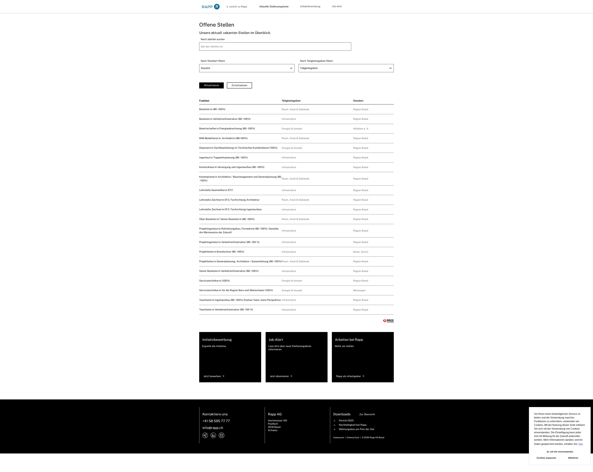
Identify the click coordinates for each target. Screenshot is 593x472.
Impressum (338, 437)
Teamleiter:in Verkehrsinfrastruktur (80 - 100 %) (226, 309)
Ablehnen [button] (573, 458)
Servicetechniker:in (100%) (214, 280)
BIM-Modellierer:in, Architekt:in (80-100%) (223, 138)
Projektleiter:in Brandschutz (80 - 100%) (221, 251)
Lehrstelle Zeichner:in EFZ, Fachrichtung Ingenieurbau (230, 209)
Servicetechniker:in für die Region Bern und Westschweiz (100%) (236, 290)
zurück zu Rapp (238, 6)
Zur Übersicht (367, 414)
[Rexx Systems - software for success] (388, 321)
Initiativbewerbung (310, 6)
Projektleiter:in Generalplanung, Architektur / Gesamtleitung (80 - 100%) (240, 261)
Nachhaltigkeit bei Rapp (353, 424)
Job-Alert (337, 6)
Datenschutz (353, 437)
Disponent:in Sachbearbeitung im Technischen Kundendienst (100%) (238, 147)
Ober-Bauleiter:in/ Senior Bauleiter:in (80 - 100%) (226, 219)
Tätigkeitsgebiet (291, 100)
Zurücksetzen (239, 85)
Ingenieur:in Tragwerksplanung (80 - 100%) (223, 157)
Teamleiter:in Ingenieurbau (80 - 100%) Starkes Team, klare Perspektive (240, 300)
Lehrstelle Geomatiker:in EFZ (216, 190)
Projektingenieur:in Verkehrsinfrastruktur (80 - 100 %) (229, 242)
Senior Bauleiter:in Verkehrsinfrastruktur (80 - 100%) (229, 270)
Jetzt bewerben (212, 376)
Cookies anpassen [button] (546, 458)
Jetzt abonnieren (279, 376)
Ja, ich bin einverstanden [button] (560, 451)
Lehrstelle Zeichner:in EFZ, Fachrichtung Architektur (229, 199)
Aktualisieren (211, 85)
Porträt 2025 (346, 420)
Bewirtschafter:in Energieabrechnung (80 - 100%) (227, 128)
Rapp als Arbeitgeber (348, 376)
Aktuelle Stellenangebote (274, 6)
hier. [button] (580, 444)
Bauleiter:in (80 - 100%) (212, 109)
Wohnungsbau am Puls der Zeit (356, 429)
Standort (358, 100)
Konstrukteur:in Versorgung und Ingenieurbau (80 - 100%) (231, 167)
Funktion (204, 100)
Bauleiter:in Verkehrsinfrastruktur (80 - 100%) (224, 118)
